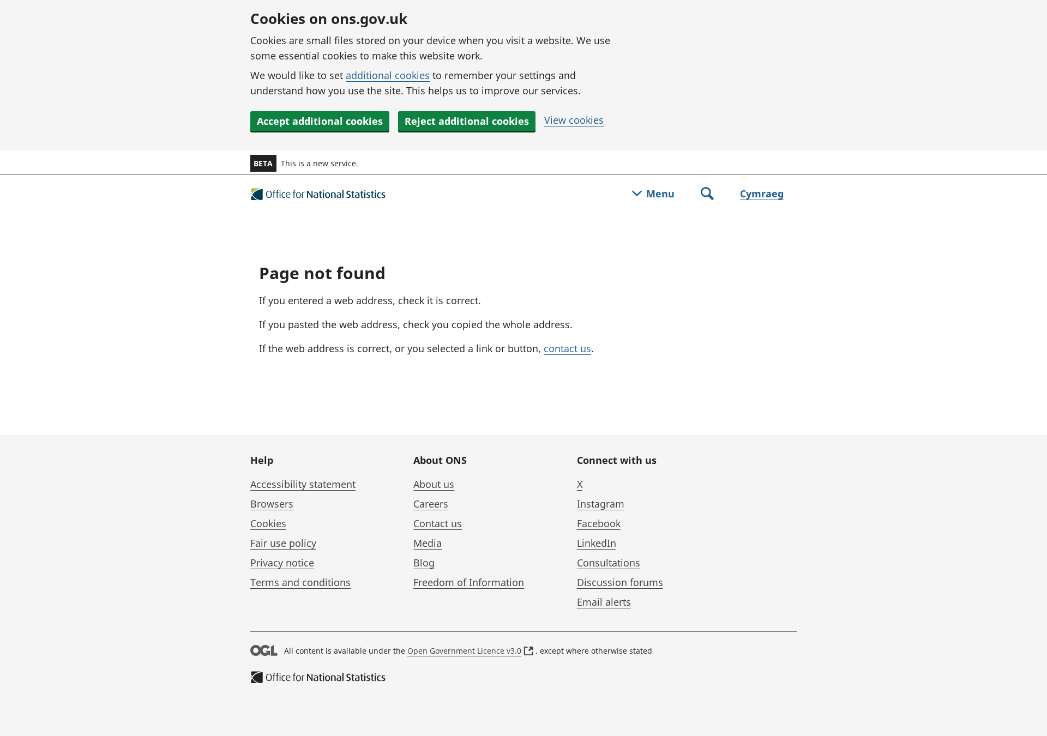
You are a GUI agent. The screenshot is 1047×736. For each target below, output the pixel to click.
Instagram (600, 503)
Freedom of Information (468, 582)
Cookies (268, 523)
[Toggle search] (707, 194)
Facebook (599, 523)
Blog (424, 562)
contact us (567, 348)
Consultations (608, 562)
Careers (430, 503)
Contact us (437, 523)
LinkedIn (596, 543)
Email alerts (604, 601)
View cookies (574, 119)
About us (433, 484)
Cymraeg (762, 193)
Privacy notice (282, 562)
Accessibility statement (303, 484)
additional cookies (388, 75)
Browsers (271, 503)
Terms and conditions (300, 582)
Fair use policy (283, 543)
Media (427, 543)
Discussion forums (620, 582)
